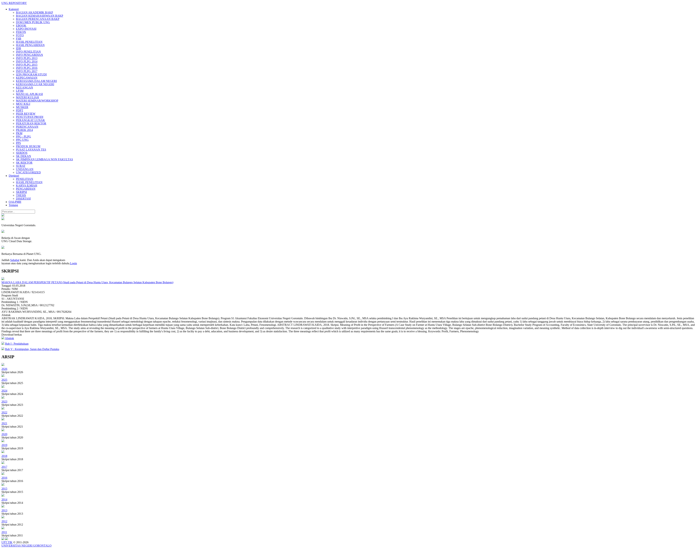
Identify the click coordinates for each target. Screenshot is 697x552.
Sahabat (14, 260)
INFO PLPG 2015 (26, 64)
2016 (4, 477)
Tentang (13, 205)
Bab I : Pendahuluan (16, 343)
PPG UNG (22, 139)
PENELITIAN (24, 178)
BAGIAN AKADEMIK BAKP (34, 12)
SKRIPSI (21, 192)
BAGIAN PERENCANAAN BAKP (37, 18)
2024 (4, 390)
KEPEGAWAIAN (26, 77)
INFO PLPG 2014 (26, 61)
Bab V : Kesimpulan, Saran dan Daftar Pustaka (32, 349)
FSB (18, 38)
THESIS (21, 195)
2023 (4, 401)
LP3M (19, 90)
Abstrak (9, 338)
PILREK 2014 (24, 130)
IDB (18, 48)
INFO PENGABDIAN (29, 54)
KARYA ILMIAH (26, 185)
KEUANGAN (24, 87)
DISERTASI (23, 198)
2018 (4, 455)
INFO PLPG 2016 (26, 67)
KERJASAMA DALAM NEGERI (36, 81)
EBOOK (21, 25)
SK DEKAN (23, 156)
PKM (19, 133)
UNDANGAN (24, 169)
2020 (4, 434)
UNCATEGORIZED (28, 172)
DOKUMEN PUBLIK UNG (33, 22)
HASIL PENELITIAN (29, 41)
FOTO (20, 35)
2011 (4, 532)
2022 (4, 412)
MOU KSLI (23, 103)
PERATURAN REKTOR (31, 123)
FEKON (21, 32)
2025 (4, 379)
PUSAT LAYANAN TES (31, 149)
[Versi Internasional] (2, 215)
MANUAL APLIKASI (29, 94)
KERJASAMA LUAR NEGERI (35, 84)
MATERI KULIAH (27, 97)
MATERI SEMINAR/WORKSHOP (37, 100)
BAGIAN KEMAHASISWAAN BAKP (39, 15)
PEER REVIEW (25, 113)
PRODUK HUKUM (28, 146)
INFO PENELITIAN (28, 51)
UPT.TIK (7, 542)
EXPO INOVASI (26, 28)
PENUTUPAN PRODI (29, 116)
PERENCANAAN (27, 126)
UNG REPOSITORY (14, 3)
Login (73, 263)
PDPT (19, 110)
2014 (4, 499)
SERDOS (21, 152)
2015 (4, 488)
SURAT (20, 165)
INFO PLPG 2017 (26, 71)
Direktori (14, 175)
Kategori (14, 9)
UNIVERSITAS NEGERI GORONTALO (26, 545)
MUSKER (22, 107)
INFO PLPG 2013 (26, 58)
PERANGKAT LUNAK (30, 120)
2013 (4, 510)
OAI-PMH (15, 201)
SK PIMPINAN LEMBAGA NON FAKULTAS (44, 159)
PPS (18, 143)
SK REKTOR (24, 162)
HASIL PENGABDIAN (30, 45)
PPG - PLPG (23, 136)
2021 (4, 423)
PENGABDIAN (25, 188)
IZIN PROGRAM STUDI (31, 74)
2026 (4, 368)
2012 (4, 521)
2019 (4, 445)
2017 (4, 466)
